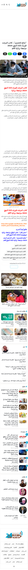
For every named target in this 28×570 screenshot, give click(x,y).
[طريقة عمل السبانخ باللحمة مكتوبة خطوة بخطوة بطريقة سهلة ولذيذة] (23, 407)
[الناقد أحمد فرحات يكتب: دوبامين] (23, 519)
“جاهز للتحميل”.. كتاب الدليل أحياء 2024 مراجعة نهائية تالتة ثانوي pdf (15, 239)
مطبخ (9, 555)
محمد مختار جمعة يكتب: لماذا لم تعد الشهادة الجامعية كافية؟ (9, 499)
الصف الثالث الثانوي (20, 245)
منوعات (18, 551)
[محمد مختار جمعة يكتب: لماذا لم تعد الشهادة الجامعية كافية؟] (23, 501)
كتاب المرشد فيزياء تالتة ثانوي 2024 (16, 251)
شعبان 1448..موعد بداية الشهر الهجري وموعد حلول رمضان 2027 (10, 452)
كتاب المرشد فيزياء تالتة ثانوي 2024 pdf (15, 254)
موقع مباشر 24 (20, 544)
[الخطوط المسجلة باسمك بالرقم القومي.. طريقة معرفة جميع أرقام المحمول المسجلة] (23, 468)
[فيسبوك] (24, 53)
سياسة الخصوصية (19, 558)
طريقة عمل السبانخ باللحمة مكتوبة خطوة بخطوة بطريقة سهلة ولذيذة (10, 407)
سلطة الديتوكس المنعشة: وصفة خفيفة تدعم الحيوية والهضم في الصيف (11, 415)
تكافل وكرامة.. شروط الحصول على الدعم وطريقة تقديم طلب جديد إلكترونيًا (21, 323)
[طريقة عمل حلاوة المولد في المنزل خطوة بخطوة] (23, 400)
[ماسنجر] (15, 53)
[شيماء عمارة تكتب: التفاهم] (23, 492)
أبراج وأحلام (5, 551)
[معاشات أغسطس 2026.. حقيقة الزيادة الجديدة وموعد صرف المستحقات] (21, 331)
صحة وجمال (16, 555)
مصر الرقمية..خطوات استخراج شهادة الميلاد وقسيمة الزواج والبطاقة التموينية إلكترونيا (7, 338)
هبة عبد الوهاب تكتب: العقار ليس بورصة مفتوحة (10, 481)
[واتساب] (10, 53)
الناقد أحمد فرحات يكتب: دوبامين (11, 516)
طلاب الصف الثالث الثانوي (18, 248)
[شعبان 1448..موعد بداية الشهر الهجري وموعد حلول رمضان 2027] (23, 452)
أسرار (12, 558)
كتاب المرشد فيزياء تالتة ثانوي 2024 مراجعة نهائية (13, 258)
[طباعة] (24, 56)
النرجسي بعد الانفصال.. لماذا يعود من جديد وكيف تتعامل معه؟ (10, 444)
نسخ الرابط (14, 266)
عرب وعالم (7, 544)
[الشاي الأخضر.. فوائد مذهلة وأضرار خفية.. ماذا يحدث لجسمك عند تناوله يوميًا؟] (23, 421)
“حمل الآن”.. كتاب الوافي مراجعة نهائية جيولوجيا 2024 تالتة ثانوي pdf (14, 233)
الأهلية (15, 547)
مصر (13, 544)
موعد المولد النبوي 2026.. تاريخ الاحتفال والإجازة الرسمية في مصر (7, 323)
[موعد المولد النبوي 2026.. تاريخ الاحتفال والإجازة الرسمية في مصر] (7, 317)
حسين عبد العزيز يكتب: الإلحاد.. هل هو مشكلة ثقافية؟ (10, 508)
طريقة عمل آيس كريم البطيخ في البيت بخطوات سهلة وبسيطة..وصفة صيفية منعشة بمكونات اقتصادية (9, 392)
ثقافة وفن (21, 547)
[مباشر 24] (21, 4)
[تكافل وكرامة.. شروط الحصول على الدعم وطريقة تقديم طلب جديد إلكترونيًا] (21, 317)
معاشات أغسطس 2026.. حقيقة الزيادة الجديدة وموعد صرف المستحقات (21, 338)
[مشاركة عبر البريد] (5, 53)
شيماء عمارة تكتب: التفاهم (11, 489)
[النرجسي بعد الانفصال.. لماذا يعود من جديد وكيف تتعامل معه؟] (23, 444)
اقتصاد (23, 555)
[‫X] (20, 53)
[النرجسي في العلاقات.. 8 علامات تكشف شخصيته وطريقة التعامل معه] (23, 460)
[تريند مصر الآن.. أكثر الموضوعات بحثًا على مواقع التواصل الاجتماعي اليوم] (23, 436)
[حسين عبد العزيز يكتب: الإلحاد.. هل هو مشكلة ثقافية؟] (23, 510)
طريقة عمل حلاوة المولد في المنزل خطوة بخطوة (10, 400)
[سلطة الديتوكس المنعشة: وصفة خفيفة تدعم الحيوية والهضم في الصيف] (23, 415)
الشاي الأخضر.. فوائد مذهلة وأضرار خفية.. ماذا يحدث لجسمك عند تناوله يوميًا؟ (10, 422)
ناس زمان (23, 551)
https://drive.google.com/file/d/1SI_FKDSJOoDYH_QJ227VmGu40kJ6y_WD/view (14, 225)
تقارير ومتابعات (8, 547)
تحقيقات (12, 551)
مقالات (5, 555)
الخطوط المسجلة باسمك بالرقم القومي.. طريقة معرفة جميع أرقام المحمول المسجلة (10, 468)
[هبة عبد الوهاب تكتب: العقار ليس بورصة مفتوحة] (23, 483)
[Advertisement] (14, 25)
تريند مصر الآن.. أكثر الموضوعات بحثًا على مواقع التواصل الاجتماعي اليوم (10, 437)
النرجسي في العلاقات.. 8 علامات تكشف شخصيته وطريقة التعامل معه (10, 460)
